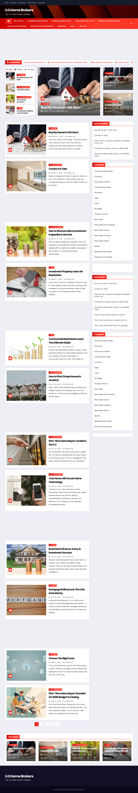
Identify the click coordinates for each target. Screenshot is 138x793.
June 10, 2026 (56, 701)
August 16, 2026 (113, 82)
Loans (19, 108)
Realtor (83, 26)
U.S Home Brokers (19, 10)
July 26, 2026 (56, 557)
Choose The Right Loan (61, 658)
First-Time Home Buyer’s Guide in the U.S (110, 320)
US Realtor (62, 111)
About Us (13, 2)
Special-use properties (16, 26)
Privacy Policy (32, 2)
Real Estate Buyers (23, 87)
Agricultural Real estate (109, 21)
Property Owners (101, 214)
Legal (73, 26)
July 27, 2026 (56, 486)
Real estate (18, 21)
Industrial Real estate (85, 21)
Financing (52, 545)
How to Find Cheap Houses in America (109, 315)
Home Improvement (56, 474)
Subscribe (41, 2)
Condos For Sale (23, 90)
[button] (131, 24)
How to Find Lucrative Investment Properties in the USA (25, 103)
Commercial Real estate (38, 21)
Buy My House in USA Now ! (25, 78)
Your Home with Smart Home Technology (110, 325)
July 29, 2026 (56, 384)
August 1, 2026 (57, 279)
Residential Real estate (61, 21)
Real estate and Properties (42, 26)
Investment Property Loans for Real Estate (25, 113)
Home (7, 2)
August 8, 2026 (57, 239)
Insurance (62, 26)
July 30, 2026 (56, 347)
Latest (10, 69)
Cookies (81, 789)
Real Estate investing (24, 97)
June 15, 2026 (56, 662)
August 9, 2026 (49, 111)
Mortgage (53, 585)
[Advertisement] (69, 44)
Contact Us (22, 2)
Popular (19, 69)
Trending (30, 69)
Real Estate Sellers (101, 241)
